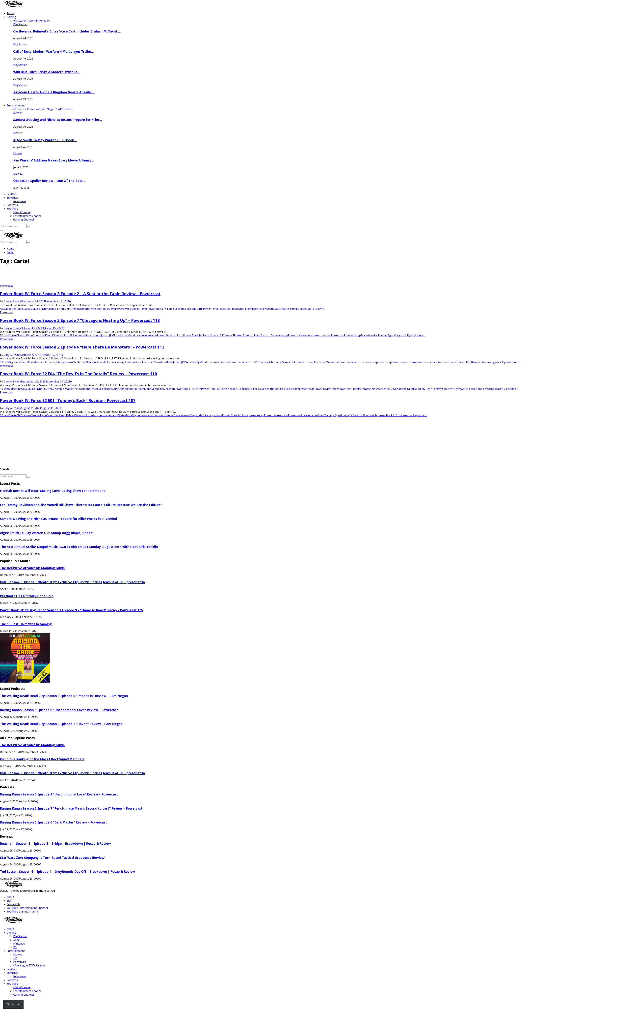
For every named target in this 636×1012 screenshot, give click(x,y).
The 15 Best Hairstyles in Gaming (26, 624)
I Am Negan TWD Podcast (29, 965)
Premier (349, 335)
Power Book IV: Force (134, 309)
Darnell (81, 362)
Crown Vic (71, 362)
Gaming (11, 17)
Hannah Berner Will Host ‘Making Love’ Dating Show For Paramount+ (53, 491)
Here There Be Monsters (150, 362)
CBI (18, 415)
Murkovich (135, 335)
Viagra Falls (313, 309)
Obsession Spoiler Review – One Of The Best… (49, 181)
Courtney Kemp (42, 335)
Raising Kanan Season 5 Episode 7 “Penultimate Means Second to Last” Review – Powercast (71, 808)
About (10, 13)
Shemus (373, 389)
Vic (322, 309)
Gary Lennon (93, 335)
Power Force (210, 309)
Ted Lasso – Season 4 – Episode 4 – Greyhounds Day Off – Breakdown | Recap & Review (67, 871)
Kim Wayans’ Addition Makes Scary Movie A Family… (53, 160)
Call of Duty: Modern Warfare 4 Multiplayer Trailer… (53, 51)
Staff (9, 900)
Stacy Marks (282, 309)
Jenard (100, 309)
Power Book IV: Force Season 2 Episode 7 (208, 335)
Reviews (12, 194)
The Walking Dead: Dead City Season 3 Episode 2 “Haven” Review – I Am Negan (61, 724)
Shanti (270, 309)
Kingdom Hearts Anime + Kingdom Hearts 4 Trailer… (54, 92)
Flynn (92, 309)
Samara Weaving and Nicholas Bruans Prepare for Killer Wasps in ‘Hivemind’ (59, 519)
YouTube (12, 208)
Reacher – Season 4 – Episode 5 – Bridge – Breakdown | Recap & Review (55, 843)
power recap (280, 335)
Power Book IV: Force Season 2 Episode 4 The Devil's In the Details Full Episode (250, 389)
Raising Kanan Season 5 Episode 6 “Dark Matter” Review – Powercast (53, 822)
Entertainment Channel (27, 216)
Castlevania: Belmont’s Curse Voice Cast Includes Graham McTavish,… (67, 31)
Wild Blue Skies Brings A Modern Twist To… (46, 72)
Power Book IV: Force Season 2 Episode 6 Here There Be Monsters (296, 362)
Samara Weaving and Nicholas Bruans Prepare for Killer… (57, 120)
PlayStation (20, 24)
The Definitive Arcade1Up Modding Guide (32, 568)
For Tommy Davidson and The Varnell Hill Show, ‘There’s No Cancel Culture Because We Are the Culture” (81, 505)
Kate (141, 389)
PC (15, 947)
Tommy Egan (298, 309)
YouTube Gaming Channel (23, 911)
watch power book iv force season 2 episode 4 (489, 389)
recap (357, 335)
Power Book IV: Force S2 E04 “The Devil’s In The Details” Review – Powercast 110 (78, 373)
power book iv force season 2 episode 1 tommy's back (188, 415)
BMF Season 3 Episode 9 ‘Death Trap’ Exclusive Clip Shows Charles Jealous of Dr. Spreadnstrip (72, 582)
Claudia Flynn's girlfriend (62, 309)
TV (15, 958)
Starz (364, 335)
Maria (147, 389)
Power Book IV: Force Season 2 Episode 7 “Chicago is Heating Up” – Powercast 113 (80, 320)
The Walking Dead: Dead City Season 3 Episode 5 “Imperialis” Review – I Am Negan (64, 696)
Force (66, 335)
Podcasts (12, 205)
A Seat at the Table (12, 309)
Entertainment (16, 105)
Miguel (108, 309)
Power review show (300, 335)
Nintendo (19, 943)
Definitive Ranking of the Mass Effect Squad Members (42, 759)
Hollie (169, 362)
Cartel (27, 309)
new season (149, 335)
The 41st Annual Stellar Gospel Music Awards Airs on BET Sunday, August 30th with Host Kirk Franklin (79, 547)
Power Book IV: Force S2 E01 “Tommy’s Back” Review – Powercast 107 (67, 400)
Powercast (6, 285)
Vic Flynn (408, 335)
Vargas (398, 335)
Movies (17, 113)
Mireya (117, 309)
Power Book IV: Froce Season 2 (253, 335)
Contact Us (13, 904)
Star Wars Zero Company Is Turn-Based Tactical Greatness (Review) (53, 857)
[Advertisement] (60, 275)
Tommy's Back (441, 389)
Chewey (21, 389)
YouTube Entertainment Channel (27, 908)
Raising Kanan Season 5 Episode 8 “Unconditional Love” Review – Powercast (59, 710)
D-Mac (66, 389)
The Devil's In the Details (400, 389)
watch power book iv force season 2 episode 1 (398, 415)
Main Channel (21, 212)
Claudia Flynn (39, 309)
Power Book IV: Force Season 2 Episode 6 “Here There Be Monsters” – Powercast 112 (82, 347)
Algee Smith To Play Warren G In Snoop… (45, 140)
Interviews (19, 201)
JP (110, 335)
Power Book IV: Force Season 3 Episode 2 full (175, 309)
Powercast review (229, 309)
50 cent (4, 335)
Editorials (12, 197)
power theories (321, 335)
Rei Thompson (249, 309)
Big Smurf (15, 362)
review (262, 309)
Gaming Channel (23, 219)
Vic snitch (419, 335)
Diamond (83, 309)
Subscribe (13, 1004)
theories (372, 335)
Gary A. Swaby (12, 301)
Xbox (16, 940)
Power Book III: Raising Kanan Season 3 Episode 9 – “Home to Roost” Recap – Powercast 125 (71, 610)
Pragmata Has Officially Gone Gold (26, 596)
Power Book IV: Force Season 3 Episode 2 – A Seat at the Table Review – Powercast (80, 293)
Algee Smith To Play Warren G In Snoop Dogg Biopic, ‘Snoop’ (46, 533)
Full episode (77, 335)
